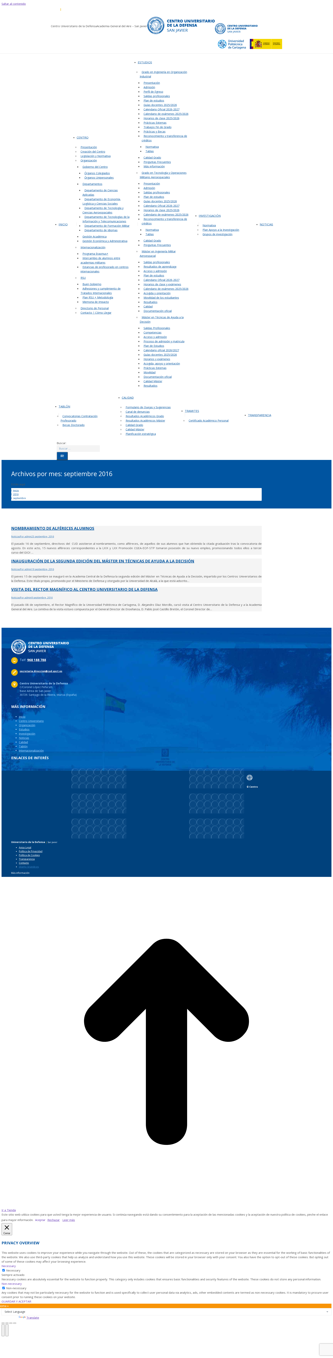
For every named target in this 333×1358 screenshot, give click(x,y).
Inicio (22, 716)
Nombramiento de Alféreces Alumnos (52, 528)
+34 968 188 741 (71, 9)
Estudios (24, 729)
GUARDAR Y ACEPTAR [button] (16, 1301)
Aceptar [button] (40, 1220)
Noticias (15, 536)
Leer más (68, 1220)
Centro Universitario (31, 721)
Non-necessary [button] (12, 1284)
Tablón (23, 746)
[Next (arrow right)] (6, 1330)
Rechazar (53, 1220)
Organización (27, 725)
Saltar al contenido (14, 4)
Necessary (13, 1270)
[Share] (6, 1323)
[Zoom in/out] (14, 1323)
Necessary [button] (9, 1266)
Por (25, 536)
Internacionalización (31, 750)
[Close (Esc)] (3, 1323)
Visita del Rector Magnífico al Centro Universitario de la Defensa (84, 589)
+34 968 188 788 (50, 9)
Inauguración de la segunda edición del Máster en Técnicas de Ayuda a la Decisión (102, 561)
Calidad (23, 742)
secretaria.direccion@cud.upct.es (102, 9)
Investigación (27, 733)
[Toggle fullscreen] (10, 1323)
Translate (32, 1317)
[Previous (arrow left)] (3, 1330)
